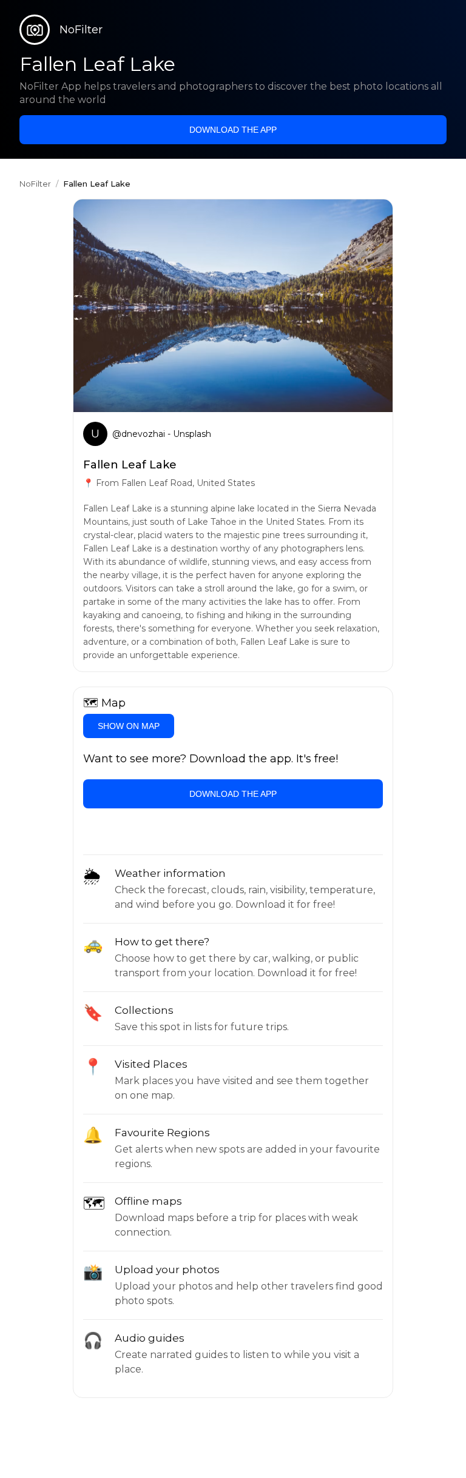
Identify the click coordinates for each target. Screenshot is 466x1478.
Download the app (233, 130)
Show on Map (129, 726)
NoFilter (35, 183)
